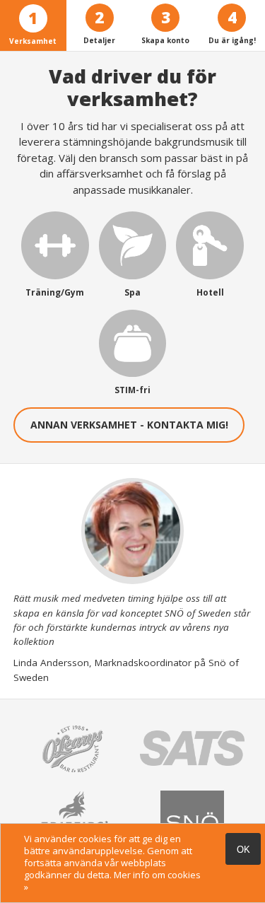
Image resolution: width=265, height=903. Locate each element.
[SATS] (192, 762)
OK (243, 849)
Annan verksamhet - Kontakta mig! (129, 424)
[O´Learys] (73, 776)
